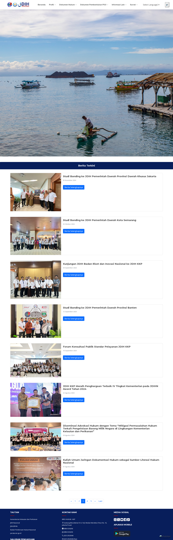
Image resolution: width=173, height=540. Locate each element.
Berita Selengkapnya (73, 187)
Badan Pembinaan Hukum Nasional (23, 530)
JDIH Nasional (15, 523)
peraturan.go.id (15, 533)
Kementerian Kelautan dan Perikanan (23, 519)
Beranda (42, 5)
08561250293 (68, 529)
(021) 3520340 (68, 535)
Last (100, 501)
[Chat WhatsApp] (165, 536)
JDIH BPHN (13, 526)
